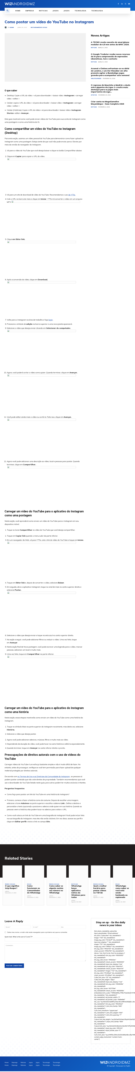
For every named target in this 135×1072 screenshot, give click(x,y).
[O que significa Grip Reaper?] (12, 873)
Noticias (94, 47)
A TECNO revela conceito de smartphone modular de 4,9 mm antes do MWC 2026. (110, 43)
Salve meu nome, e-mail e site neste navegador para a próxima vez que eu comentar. (37, 932)
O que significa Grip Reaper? (12, 887)
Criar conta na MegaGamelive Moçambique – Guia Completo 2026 (107, 102)
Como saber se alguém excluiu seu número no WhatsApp (56, 889)
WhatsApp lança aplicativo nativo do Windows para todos (78, 891)
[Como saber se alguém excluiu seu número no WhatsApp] (56, 873)
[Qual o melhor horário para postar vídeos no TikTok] (100, 873)
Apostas (94, 95)
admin (12, 27)
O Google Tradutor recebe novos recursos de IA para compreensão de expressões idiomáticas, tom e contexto (110, 56)
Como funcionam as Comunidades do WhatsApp (33, 889)
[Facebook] (118, 4)
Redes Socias (42, 27)
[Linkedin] (122, 4)
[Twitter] (125, 4)
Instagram (34, 27)
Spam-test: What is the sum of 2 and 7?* (19, 937)
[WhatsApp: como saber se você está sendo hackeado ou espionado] (122, 873)
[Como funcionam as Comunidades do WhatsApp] (34, 873)
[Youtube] (129, 4)
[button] (7, 10)
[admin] (6, 27)
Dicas (29, 884)
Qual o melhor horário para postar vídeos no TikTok (100, 889)
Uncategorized (96, 78)
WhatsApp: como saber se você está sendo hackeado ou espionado (122, 891)
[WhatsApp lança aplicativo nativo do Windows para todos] (78, 873)
